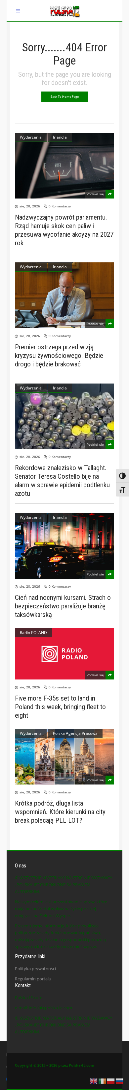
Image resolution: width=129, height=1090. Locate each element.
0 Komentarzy (60, 206)
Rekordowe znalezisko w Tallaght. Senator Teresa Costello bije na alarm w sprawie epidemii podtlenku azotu (62, 480)
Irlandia (60, 137)
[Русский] (119, 1080)
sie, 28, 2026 (30, 206)
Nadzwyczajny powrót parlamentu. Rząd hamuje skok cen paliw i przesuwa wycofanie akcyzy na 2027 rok (64, 230)
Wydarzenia (31, 137)
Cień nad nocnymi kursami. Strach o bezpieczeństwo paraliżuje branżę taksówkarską (63, 606)
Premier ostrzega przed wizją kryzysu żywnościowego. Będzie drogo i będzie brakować (59, 355)
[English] (94, 1080)
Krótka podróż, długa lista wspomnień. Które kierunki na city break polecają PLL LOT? (60, 811)
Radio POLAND (33, 632)
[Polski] (111, 1080)
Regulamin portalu (33, 979)
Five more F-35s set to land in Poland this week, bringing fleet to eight (60, 706)
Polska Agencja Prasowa (75, 733)
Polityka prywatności (35, 968)
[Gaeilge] (102, 1080)
